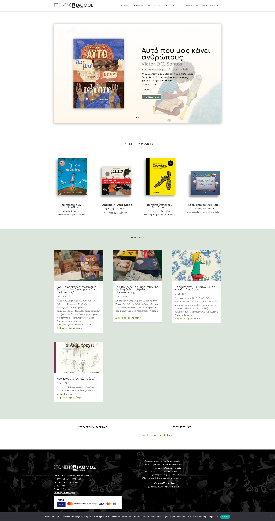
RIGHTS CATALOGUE (212, 6)
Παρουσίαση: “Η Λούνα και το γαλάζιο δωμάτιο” (194, 288)
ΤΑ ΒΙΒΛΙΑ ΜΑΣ (138, 6)
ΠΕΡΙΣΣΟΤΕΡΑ (151, 97)
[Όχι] (271, 516)
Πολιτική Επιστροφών (64, 493)
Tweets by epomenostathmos (157, 435)
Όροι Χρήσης (60, 486)
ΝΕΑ (198, 6)
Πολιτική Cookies (62, 489)
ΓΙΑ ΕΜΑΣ (124, 6)
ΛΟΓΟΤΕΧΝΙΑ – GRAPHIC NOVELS (163, 6)
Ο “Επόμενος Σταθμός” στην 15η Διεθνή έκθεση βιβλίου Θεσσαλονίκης (137, 290)
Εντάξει (225, 516)
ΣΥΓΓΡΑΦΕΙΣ (186, 6)
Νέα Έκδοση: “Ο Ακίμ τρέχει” (76, 378)
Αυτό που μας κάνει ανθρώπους (176, 54)
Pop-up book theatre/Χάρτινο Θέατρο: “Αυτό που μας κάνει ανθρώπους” (77, 290)
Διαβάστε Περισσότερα (69, 328)
